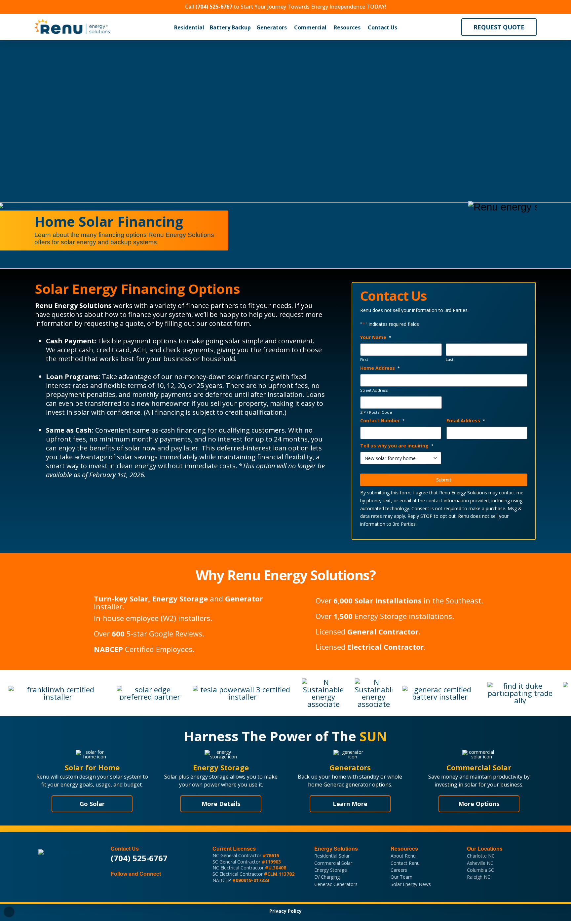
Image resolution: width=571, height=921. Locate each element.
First (364, 360)
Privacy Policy (285, 911)
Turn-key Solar (121, 598)
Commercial (310, 27)
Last (449, 360)
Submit (443, 480)
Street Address (374, 390)
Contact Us (382, 27)
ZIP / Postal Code (376, 412)
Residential (189, 27)
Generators (271, 27)
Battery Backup (230, 27)
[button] (189, 27)
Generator (244, 598)
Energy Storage (180, 598)
